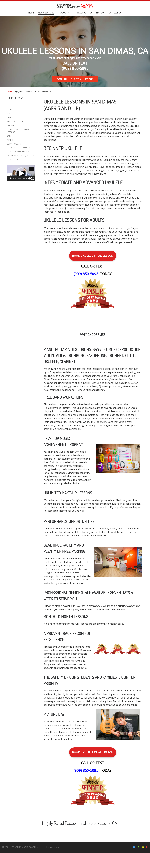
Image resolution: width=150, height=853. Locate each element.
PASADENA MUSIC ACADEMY (24, 847)
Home (9, 92)
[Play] (10, 178)
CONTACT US (12, 159)
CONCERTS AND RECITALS (18, 151)
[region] (75, 51)
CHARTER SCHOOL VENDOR (19, 147)
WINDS (10, 140)
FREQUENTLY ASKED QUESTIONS (21, 155)
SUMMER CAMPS (14, 144)
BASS (9, 136)
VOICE (9, 113)
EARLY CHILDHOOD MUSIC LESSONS (18, 130)
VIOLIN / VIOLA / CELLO (16, 121)
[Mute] (29, 178)
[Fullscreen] (32, 178)
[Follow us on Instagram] (138, 847)
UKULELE (10, 125)
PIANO (9, 106)
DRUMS (10, 117)
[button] (21, 173)
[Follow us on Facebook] (134, 847)
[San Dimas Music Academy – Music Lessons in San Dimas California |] (75, 5)
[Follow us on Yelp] (147, 847)
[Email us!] (143, 847)
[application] (21, 173)
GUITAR (10, 109)
